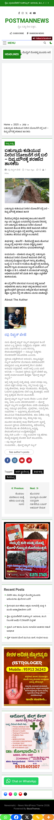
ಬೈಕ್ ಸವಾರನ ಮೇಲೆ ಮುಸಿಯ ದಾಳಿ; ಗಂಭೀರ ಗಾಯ (27, 637)
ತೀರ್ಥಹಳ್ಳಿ (38, 471)
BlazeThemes (33, 808)
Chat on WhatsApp (24, 781)
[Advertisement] (27, 94)
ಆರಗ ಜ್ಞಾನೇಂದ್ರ (22, 471)
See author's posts (19, 452)
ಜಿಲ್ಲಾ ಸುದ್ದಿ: (10, 143)
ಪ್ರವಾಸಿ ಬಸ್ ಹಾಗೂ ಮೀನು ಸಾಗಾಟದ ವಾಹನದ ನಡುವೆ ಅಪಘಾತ (24, 5)
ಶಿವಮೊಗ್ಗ (11, 477)
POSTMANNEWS (27, 20)
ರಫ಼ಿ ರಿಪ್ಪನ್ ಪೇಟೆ (14, 169)
